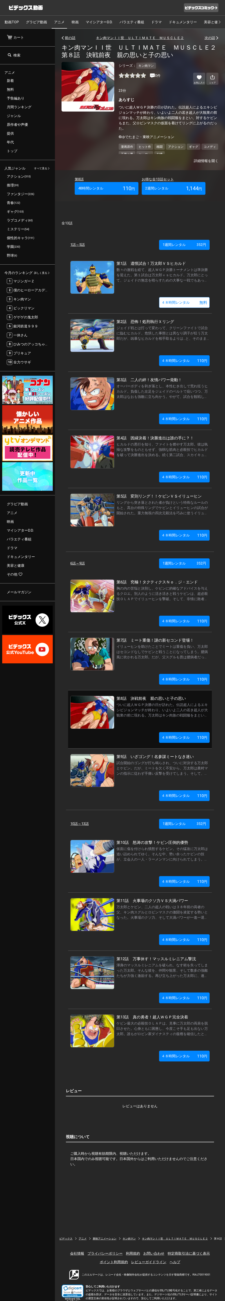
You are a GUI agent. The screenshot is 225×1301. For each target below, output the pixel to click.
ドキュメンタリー (183, 22)
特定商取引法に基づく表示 (189, 1253)
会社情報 (77, 1253)
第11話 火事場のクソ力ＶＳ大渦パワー (152, 900)
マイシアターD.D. (99, 22)
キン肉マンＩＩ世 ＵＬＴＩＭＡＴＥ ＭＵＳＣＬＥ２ (140, 38)
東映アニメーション (104, 1238)
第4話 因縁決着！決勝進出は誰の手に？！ (155, 438)
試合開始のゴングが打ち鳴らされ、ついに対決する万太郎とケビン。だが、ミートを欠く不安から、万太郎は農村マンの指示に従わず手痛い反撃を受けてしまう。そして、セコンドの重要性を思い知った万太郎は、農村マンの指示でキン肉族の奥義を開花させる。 (162, 773)
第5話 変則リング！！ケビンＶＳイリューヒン (159, 496)
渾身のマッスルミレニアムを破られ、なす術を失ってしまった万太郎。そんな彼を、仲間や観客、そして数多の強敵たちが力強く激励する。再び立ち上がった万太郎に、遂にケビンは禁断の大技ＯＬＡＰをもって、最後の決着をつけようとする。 (162, 975)
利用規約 (133, 1253)
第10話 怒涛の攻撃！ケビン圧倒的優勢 (152, 842)
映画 (75, 22)
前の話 (70, 38)
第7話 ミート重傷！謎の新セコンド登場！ (155, 640)
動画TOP (12, 22)
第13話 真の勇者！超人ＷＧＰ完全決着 (152, 1017)
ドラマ (156, 22)
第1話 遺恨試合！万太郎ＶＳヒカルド (151, 263)
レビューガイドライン (148, 1262)
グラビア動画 (36, 22)
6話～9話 (77, 563)
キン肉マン (129, 1238)
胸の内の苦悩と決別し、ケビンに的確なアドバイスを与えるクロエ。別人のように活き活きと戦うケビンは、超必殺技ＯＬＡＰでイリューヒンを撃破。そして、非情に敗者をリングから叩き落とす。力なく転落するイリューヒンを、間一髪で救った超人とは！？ (162, 599)
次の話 (210, 38)
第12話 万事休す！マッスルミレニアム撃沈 (156, 958)
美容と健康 (212, 22)
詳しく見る (40, 272)
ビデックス (66, 1238)
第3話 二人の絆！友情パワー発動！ (149, 379)
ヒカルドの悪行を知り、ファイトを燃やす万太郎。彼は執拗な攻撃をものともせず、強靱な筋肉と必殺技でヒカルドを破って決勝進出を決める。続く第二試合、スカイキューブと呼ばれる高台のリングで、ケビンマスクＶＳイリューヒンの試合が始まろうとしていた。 (162, 454)
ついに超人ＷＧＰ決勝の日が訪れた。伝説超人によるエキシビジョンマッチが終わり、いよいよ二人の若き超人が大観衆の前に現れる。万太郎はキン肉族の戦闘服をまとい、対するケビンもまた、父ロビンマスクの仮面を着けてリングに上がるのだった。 (162, 715)
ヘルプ (175, 1262)
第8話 (79, 179)
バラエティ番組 (132, 22)
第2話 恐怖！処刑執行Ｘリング (145, 321)
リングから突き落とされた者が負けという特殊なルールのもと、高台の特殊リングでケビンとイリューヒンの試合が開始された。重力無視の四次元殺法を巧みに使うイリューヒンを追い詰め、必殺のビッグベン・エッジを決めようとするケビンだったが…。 (162, 513)
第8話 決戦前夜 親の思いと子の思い (151, 698)
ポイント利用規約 (114, 1262)
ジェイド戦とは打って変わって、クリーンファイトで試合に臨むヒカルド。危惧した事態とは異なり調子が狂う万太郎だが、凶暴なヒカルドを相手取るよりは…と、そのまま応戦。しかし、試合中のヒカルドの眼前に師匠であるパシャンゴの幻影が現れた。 (162, 338)
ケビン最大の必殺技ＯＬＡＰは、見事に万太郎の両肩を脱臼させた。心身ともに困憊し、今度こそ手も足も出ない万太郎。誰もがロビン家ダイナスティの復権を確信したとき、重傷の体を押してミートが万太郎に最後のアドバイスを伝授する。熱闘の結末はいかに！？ (162, 1034)
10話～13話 (79, 824)
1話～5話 (77, 245)
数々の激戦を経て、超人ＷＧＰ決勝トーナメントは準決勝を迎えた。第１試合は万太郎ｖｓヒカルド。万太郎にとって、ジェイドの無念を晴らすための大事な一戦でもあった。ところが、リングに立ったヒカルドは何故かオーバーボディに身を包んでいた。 (162, 280)
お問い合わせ (153, 1253)
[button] (72, 1291)
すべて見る (40, 168)
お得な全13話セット (158, 179)
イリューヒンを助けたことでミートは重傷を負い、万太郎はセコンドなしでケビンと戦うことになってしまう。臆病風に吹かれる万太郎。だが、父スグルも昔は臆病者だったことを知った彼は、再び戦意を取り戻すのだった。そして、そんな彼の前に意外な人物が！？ (162, 657)
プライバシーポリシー (105, 1253)
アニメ (59, 22)
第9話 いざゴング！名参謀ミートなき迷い (155, 756)
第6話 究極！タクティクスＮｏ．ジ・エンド (157, 582)
